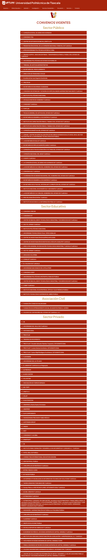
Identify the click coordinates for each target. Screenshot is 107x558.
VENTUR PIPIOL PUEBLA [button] (30, 461)
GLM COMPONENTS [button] (29, 413)
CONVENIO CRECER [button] (29, 211)
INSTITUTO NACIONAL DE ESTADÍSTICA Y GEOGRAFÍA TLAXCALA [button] (43, 189)
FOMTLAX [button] (26, 108)
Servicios (69, 8)
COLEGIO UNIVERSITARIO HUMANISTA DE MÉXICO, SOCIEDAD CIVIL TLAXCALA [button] (47, 549)
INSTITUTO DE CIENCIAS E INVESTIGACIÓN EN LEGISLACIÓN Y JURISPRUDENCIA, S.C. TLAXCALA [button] (52, 536)
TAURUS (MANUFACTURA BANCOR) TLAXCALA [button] (37, 483)
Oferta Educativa (16, 8)
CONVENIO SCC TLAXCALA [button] (31, 171)
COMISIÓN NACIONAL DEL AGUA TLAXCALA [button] (36, 154)
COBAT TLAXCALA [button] (28, 285)
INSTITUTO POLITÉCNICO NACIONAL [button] (34, 95)
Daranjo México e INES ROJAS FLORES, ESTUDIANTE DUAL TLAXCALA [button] (44, 487)
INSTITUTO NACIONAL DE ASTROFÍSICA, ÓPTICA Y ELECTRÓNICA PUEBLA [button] (45, 290)
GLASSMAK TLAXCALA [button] (30, 519)
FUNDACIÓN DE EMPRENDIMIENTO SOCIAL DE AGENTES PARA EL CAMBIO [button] (46, 308)
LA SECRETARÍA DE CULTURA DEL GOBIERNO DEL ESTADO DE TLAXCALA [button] (45, 167)
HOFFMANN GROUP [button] (29, 422)
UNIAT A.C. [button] (26, 391)
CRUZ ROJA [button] (26, 82)
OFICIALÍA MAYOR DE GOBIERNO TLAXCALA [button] (36, 100)
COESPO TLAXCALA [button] (29, 158)
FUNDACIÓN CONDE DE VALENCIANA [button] (34, 303)
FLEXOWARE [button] (27, 356)
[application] (8, 8)
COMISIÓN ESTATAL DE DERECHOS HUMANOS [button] (37, 33)
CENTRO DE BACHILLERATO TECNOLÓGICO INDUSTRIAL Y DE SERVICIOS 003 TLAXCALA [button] (50, 220)
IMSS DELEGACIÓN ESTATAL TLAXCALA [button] (35, 197)
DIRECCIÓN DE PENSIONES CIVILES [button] (34, 73)
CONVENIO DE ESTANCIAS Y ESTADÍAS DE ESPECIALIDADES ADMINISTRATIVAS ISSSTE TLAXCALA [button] (52, 91)
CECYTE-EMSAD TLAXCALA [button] (31, 224)
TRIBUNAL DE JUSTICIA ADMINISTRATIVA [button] (35, 65)
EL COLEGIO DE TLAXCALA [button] (31, 263)
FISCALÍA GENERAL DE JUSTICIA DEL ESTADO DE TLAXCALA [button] (41, 113)
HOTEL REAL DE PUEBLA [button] (30, 452)
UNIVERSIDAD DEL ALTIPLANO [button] (32, 361)
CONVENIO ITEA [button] (28, 37)
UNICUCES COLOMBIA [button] (30, 255)
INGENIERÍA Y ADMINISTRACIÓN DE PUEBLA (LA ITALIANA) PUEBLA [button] (43, 510)
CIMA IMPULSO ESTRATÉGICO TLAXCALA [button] (35, 465)
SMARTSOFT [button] (27, 439)
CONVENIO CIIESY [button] (29, 272)
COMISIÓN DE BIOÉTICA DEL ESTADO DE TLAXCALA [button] (39, 130)
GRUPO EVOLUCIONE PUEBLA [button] (32, 523)
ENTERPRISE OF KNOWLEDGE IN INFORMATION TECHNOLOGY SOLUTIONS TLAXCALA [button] (49, 479)
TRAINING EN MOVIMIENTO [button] (31, 339)
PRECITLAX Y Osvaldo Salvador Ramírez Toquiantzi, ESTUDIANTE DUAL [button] (44, 343)
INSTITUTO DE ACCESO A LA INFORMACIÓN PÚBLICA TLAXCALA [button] (42, 202)
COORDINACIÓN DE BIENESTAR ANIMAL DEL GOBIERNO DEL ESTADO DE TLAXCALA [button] (49, 175)
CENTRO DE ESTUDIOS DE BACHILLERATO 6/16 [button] (37, 41)
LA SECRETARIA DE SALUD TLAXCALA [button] (34, 141)
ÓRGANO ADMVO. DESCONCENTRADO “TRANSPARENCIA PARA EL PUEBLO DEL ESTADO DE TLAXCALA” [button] (50, 55)
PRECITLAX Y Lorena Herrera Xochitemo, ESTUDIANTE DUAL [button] (41, 348)
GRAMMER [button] (26, 409)
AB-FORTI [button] (26, 387)
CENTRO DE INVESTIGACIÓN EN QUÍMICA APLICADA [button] (39, 237)
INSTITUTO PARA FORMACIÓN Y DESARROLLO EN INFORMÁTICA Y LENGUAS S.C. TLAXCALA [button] (51, 448)
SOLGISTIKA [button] (27, 378)
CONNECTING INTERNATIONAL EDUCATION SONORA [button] (39, 457)
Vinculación (60, 8)
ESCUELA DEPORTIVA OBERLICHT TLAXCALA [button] (37, 527)
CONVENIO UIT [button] (28, 215)
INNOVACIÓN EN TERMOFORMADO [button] (34, 383)
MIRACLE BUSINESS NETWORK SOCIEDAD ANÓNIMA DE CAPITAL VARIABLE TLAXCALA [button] (49, 545)
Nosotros (5, 8)
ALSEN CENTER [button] (28, 374)
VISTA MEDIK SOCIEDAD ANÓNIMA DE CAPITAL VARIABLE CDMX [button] (42, 540)
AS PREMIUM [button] (27, 370)
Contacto (77, 8)
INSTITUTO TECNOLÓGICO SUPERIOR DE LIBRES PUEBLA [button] (40, 294)
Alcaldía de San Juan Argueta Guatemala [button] (35, 78)
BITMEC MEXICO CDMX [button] (30, 470)
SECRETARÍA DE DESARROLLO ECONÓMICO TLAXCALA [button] (40, 117)
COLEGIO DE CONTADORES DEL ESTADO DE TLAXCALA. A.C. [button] (41, 312)
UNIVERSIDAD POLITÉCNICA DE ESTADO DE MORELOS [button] (39, 60)
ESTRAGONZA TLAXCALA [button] (31, 496)
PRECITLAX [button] (26, 335)
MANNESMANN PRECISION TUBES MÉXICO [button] (36, 418)
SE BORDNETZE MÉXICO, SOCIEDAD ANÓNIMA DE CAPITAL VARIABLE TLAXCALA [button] (47, 532)
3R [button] (24, 322)
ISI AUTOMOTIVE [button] (28, 400)
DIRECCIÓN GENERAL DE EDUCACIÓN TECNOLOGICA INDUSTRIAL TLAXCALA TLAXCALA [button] (50, 246)
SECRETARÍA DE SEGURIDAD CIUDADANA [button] (35, 87)
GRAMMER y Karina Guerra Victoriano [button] (34, 404)
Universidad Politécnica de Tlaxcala (38, 2)
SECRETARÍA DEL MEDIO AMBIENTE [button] (34, 69)
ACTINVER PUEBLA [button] (29, 474)
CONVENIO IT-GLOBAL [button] (30, 435)
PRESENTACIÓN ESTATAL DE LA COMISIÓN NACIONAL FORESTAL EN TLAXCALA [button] (47, 46)
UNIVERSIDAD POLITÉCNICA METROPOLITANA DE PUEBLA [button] (41, 276)
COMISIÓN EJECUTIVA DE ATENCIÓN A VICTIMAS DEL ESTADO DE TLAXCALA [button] (46, 149)
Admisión (26, 8)
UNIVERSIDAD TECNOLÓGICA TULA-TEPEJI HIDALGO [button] (39, 233)
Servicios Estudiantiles (48, 8)
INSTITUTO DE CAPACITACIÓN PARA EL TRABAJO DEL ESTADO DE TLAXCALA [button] (46, 121)
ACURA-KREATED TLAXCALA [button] (32, 492)
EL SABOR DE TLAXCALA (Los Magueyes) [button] (35, 365)
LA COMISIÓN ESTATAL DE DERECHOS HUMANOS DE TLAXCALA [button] (42, 162)
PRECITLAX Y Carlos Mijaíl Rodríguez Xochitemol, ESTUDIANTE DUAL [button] (43, 352)
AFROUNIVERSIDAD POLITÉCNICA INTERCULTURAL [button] (38, 50)
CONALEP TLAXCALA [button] (29, 259)
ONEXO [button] (25, 426)
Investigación (35, 8)
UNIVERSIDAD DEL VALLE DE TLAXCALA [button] (35, 326)
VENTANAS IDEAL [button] (28, 330)
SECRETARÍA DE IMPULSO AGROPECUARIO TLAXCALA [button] (39, 145)
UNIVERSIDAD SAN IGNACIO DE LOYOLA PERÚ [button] (37, 268)
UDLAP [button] (25, 396)
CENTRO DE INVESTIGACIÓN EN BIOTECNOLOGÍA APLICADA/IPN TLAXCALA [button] (46, 242)
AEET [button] (24, 431)
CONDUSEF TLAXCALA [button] (30, 104)
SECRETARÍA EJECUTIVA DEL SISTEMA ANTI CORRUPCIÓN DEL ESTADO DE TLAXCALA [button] (49, 184)
